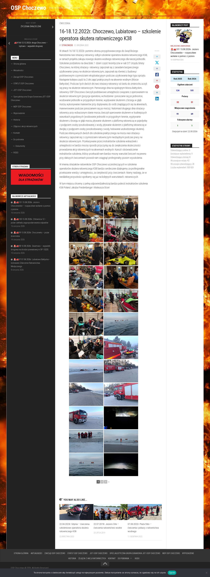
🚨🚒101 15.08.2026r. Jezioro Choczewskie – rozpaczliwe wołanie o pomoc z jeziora (31, 206)
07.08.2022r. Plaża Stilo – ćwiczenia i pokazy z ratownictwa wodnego (143, 528)
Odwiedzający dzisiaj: (180, 157)
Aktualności (18, 70)
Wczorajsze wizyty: (179, 160)
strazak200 (67, 45)
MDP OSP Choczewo (22, 106)
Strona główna (19, 64)
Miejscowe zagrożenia (180, 46)
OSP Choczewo (28, 7)
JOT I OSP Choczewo (22, 90)
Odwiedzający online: (180, 150)
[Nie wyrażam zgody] (206, 572)
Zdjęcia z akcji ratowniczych (25, 126)
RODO (15, 152)
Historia (16, 119)
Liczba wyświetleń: (179, 167)
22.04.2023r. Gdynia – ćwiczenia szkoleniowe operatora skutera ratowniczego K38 (74, 528)
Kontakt (16, 133)
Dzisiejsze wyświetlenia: (181, 153)
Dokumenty (20, 146)
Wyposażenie (19, 113)
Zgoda (172, 572)
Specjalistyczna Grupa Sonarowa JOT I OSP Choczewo (30, 98)
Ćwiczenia (64, 23)
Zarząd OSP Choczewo (23, 77)
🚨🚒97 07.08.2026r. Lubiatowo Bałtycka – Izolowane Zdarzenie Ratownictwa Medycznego (30, 263)
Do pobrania (18, 139)
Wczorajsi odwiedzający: (181, 164)
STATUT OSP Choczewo (23, 83)
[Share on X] (157, 60)
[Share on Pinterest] (157, 84)
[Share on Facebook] (157, 72)
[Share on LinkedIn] (157, 96)
